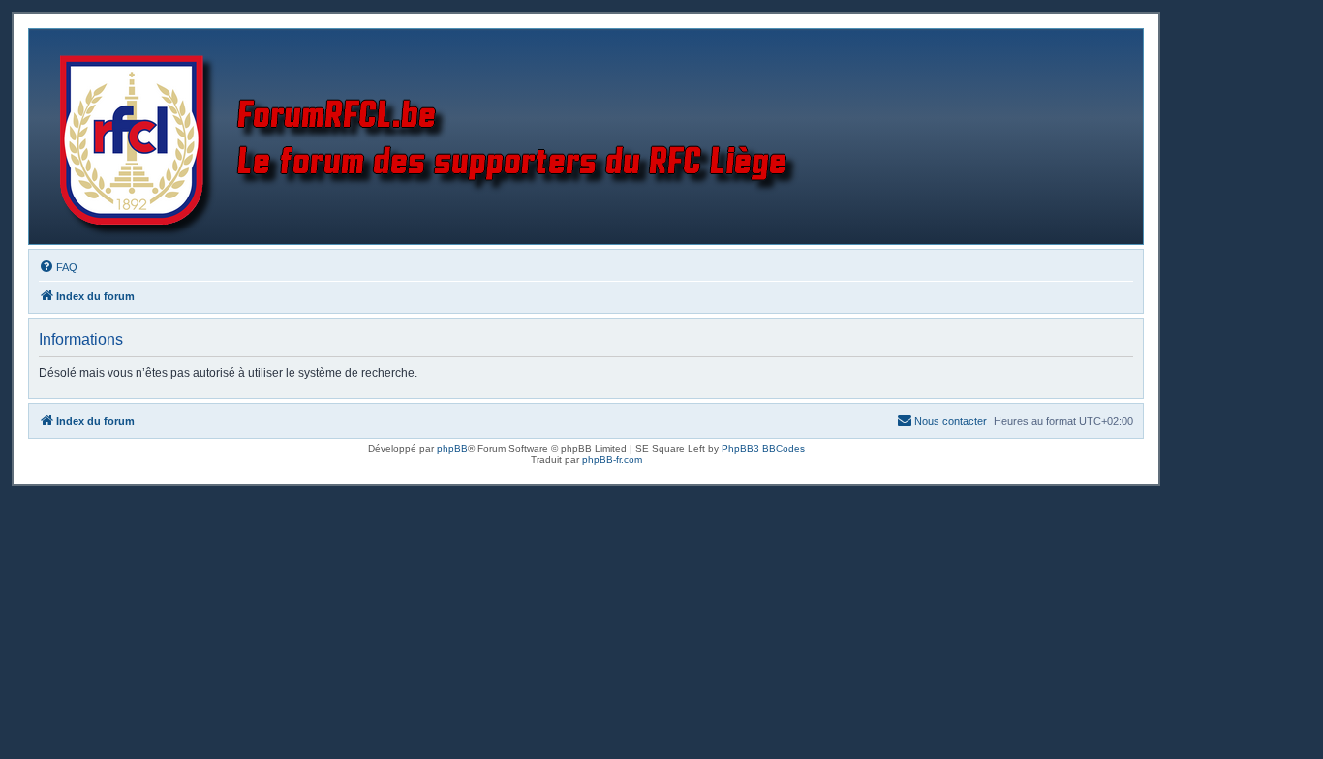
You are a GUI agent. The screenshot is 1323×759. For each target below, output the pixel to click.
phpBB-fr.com (612, 459)
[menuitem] (58, 267)
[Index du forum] (432, 136)
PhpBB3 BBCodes (763, 448)
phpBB (452, 448)
